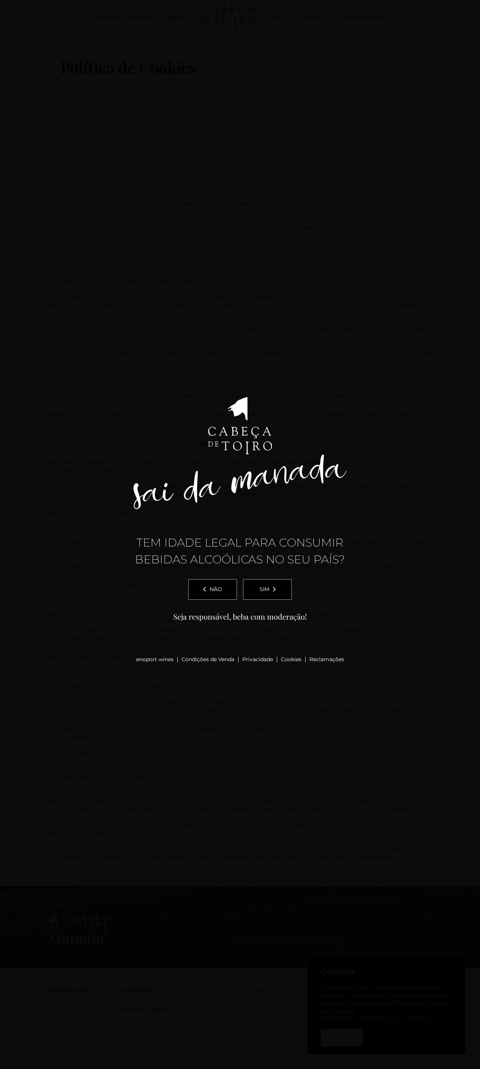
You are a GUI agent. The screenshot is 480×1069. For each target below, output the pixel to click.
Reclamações (326, 659)
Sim (264, 589)
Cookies (291, 659)
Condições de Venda (208, 659)
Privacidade (257, 659)
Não (216, 589)
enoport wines (155, 659)
